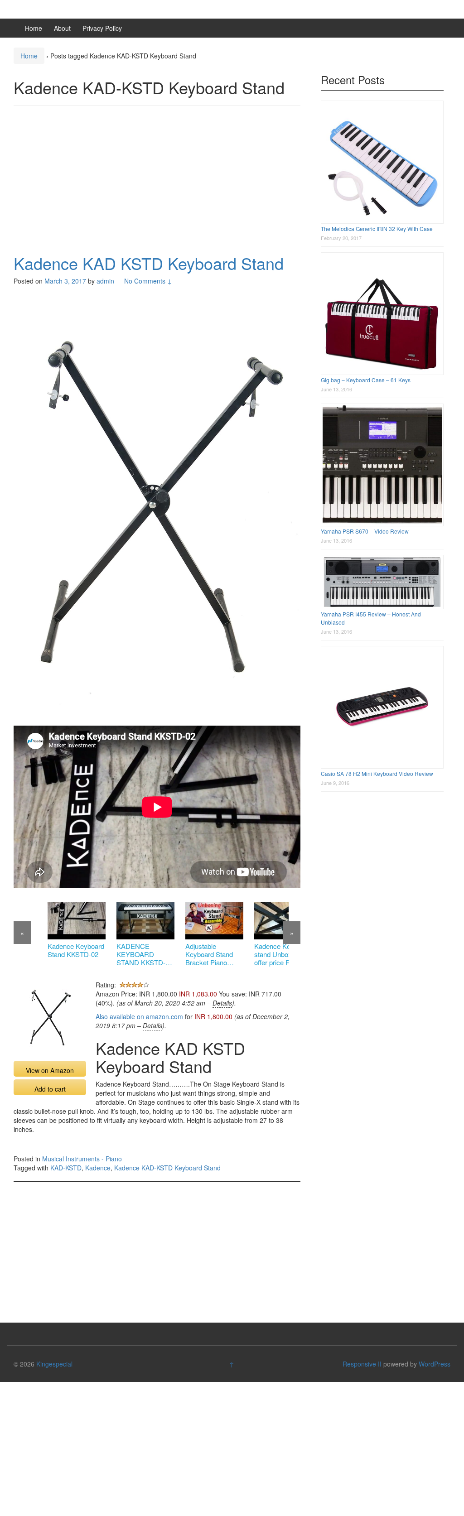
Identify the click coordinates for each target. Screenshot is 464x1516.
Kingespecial (54, 1363)
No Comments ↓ (148, 280)
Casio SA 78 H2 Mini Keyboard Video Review (377, 773)
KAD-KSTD (66, 1167)
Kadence (98, 1167)
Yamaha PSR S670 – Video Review (365, 531)
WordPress (434, 1363)
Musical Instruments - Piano (82, 1158)
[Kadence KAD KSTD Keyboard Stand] (157, 509)
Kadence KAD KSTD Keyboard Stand (149, 262)
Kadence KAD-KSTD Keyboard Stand (167, 1167)
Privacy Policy (102, 28)
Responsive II (362, 1363)
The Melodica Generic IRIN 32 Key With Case (377, 228)
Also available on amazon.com (139, 1016)
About (62, 28)
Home (33, 28)
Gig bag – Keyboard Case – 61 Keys (366, 380)
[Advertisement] (157, 178)
